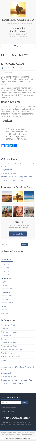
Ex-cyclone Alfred (12, 63)
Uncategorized (20, 68)
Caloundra (4, 329)
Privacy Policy (25, 438)
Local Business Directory (9, 343)
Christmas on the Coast (9, 332)
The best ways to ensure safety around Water (17, 177)
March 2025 (5, 268)
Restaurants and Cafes (9, 346)
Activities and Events (8, 325)
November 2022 (7, 292)
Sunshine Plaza (6, 353)
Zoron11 (6, 68)
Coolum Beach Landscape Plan (12, 180)
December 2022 (6, 289)
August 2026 (5, 264)
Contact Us (18, 234)
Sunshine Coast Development (11, 350)
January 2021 (6, 310)
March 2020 (5, 313)
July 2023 (4, 282)
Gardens (4, 339)
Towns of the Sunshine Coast (11, 357)
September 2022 (7, 296)
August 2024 (5, 271)
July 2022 (4, 299)
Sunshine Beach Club (8, 173)
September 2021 (7, 303)
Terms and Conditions (13, 438)
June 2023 (4, 285)
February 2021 (6, 306)
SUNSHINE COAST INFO (18, 19)
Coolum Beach (6, 336)
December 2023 (6, 278)
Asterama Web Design (8, 411)
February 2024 (6, 275)
